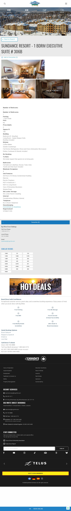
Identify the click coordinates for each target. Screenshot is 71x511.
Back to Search (9, 39)
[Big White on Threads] (56, 453)
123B (6, 256)
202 (17, 258)
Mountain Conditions (41, 368)
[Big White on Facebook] (3, 453)
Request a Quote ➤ (7, 335)
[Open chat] (66, 506)
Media (5, 379)
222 (28, 261)
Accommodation (7, 370)
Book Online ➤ (6, 332)
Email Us (4, 337)
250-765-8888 (8, 413)
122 (28, 253)
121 (17, 253)
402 (17, 269)
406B (6, 271)
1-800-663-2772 (12, 416)
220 (17, 261)
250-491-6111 (8, 396)
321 (28, 263)
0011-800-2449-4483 (13, 420)
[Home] (35, 4)
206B (6, 261)
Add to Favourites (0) (11, 57)
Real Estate (39, 376)
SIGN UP (62, 448)
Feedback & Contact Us (9, 376)
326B (17, 266)
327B (28, 266)
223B (6, 263)
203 (28, 258)
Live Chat (4, 339)
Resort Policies (39, 370)
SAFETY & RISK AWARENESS (35, 473)
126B (17, 256)
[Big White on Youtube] (14, 453)
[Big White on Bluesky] (67, 453)
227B (17, 263)
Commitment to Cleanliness (12, 207)
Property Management (9, 381)
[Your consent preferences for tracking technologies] (68, 508)
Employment (6, 373)
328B (6, 269)
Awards (38, 373)
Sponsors (38, 379)
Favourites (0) (35, 222)
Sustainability (39, 381)
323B (6, 266)
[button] (23, 74)
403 (28, 269)
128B (6, 258)
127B (28, 256)
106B (6, 253)
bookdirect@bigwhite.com (8, 241)
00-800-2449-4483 (19, 424)
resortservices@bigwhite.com (13, 393)
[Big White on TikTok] (35, 453)
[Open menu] (66, 4)
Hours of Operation (8, 368)
